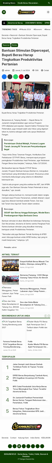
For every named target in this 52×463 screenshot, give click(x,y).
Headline (39, 342)
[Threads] (19, 446)
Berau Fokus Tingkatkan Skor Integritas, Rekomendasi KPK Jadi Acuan (28, 411)
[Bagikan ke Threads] (27, 76)
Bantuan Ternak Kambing (29, 234)
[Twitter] (28, 446)
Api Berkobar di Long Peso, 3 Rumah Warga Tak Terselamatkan (38, 347)
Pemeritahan (17, 403)
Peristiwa (31, 342)
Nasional (6, 45)
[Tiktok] (33, 446)
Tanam (8, 204)
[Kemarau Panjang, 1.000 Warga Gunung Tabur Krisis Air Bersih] (10, 279)
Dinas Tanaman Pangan (21, 154)
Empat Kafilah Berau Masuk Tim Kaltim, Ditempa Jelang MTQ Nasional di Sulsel (34, 264)
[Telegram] (38, 446)
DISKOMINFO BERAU (33, 23)
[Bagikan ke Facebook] (4, 76)
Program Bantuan (15, 171)
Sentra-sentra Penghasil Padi (38, 224)
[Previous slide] (45, 316)
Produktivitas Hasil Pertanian (24, 160)
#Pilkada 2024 (25, 29)
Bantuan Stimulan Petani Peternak (27, 187)
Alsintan (33, 171)
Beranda (5, 438)
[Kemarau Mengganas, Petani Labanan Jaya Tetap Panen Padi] (10, 292)
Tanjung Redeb (20, 120)
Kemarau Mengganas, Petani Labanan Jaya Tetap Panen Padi (33, 291)
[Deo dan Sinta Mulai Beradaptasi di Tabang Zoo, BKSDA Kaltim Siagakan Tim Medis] (10, 306)
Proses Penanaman (22, 198)
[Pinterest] (42, 446)
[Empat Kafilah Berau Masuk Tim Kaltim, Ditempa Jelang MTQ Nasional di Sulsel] (10, 265)
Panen (32, 201)
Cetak (46, 70)
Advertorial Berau (15, 23)
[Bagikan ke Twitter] (9, 76)
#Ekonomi (38, 29)
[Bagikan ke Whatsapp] (15, 76)
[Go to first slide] (49, 316)
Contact (13, 438)
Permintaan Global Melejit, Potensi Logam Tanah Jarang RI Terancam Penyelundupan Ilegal (25, 146)
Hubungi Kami (23, 438)
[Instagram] (15, 446)
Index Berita (35, 438)
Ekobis (14, 45)
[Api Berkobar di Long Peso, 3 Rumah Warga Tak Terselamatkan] (38, 330)
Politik (5, 342)
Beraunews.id (7, 120)
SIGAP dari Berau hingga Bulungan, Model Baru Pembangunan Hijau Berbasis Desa (27, 214)
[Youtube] (24, 446)
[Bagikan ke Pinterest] (21, 76)
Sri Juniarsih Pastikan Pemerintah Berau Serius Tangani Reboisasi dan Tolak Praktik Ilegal (29, 400)
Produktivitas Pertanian (24, 229)
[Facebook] (10, 446)
